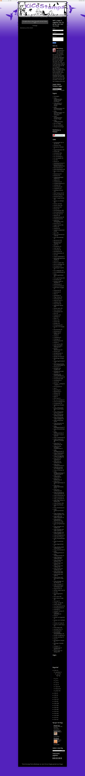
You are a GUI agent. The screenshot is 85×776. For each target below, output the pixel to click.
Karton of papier (57, 263)
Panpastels (56, 315)
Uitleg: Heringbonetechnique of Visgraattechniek (59, 473)
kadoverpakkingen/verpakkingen (59, 259)
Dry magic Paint (57, 214)
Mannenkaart (57, 299)
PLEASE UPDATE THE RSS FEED (58, 727)
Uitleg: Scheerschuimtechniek (59, 510)
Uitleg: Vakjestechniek (58, 544)
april (56, 685)
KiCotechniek (57, 280)
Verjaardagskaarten (58, 594)
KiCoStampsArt (57, 731)
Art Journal (56, 155)
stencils (55, 382)
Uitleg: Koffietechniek (58, 495)
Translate (62, 90)
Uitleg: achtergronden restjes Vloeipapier (58, 418)
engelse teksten (57, 225)
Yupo (55, 639)
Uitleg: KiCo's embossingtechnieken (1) (59, 482)
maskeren (56, 302)
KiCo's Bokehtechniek (58, 272)
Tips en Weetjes (57, 123)
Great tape (56, 248)
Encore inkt (56, 223)
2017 (55, 705)
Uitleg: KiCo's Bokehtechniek (57, 479)
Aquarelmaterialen (58, 150)
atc (54, 160)
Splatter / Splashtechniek (57, 349)
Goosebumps (57, 246)
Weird (55, 615)
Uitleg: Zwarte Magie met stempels (58, 586)
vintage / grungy (57, 603)
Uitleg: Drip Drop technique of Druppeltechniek (57, 447)
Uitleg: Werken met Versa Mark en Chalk (58, 578)
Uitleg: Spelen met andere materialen (58, 517)
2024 (55, 670)
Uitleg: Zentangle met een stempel (59, 582)
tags (55, 388)
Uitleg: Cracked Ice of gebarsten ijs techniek (59, 440)
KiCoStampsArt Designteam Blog (39, 17)
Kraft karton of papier (59, 287)
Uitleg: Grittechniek (58, 470)
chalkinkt (56, 180)
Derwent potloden (58, 195)
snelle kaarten (57, 344)
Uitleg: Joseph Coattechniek (57, 476)
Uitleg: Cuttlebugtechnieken (58, 121)
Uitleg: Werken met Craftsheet (58, 566)
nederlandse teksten (58, 305)
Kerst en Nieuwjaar (58, 264)
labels (55, 294)
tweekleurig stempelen (59, 405)
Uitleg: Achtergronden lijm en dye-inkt (58, 412)
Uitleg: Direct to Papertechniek (57, 444)
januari (57, 691)
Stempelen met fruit (58, 377)
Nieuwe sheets (57, 308)
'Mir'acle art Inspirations (56, 739)
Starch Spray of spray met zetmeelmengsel (59, 364)
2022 (55, 695)
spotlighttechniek (57, 353)
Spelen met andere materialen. (58, 346)
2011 (55, 717)
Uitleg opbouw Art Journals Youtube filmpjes (58, 104)
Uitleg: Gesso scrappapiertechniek (58, 465)
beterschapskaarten (58, 169)
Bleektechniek (57, 174)
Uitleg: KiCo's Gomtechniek (57, 490)
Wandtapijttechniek (58, 608)
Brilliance (56, 175)
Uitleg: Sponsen (57, 522)
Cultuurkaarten (57, 187)
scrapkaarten (57, 337)
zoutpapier (56, 646)
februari (57, 689)
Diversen (56, 209)
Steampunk (56, 367)
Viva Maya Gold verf (58, 606)
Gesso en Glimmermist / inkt (59, 235)
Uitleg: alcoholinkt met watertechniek (59, 424)
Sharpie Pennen (57, 341)
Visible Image (57, 604)
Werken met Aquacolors (59, 617)
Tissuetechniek (57, 403)
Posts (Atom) (30, 28)
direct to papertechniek (59, 198)
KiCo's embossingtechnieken (58, 274)
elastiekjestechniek (58, 217)
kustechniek (56, 292)
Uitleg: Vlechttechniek (58, 550)
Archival (55, 151)
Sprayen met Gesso (58, 356)
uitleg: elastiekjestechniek (58, 450)
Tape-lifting (56, 390)
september (58, 672)
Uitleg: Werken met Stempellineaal (58, 572)
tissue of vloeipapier (58, 401)
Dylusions (56, 215)
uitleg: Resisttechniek (58, 505)
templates (56, 395)
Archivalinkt (56, 153)
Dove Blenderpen (57, 210)
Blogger (61, 764)
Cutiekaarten (57, 188)
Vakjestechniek (57, 589)
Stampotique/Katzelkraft (59, 361)
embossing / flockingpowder (57, 221)
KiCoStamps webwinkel (25, 17)
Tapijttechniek (57, 391)
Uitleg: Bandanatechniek (59, 429)
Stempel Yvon (57, 725)
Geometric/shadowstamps (59, 230)
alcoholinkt (56, 145)
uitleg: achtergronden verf (58, 421)
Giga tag (58, 675)
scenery (55, 336)
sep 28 (58, 674)
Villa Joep (56, 601)
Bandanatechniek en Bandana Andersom (58, 165)
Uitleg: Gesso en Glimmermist (57, 462)
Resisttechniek (57, 329)
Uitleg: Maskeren (57, 503)
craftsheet (56, 185)
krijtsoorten (56, 290)
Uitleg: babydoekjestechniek (58, 426)
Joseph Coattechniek (58, 256)
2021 (55, 697)
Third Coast (56, 398)
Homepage (35, 25)
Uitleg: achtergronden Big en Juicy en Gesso (59, 408)
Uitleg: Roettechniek (58, 508)
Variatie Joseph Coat (58, 590)
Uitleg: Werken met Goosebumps (58, 569)
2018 (55, 703)
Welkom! (60, 732)
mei (56, 683)
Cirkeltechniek (57, 182)
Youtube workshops (58, 637)
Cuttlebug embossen (58, 190)
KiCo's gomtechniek (58, 278)
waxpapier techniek (58, 611)
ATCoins (55, 161)
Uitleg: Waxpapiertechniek (58, 555)
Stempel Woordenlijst (59, 127)
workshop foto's (57, 629)
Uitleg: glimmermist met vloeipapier (58, 468)
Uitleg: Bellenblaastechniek (58, 432)
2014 (55, 711)
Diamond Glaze (57, 196)
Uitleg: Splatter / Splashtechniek (57, 519)
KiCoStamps (60, 48)
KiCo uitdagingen (57, 270)
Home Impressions (58, 253)
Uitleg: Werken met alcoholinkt (58, 560)
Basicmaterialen (57, 168)
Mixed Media (57, 304)
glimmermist (57, 240)
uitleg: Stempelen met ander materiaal (59, 530)
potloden (56, 323)
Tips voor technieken (58, 125)
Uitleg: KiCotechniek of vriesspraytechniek (59, 493)
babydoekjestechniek (58, 163)
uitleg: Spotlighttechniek (59, 524)
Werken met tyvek (58, 623)
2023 (55, 693)
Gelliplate (56, 228)
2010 (55, 719)
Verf (55, 592)
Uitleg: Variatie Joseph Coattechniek (59, 547)
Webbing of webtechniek (56, 613)
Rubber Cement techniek (57, 333)
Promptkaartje (57, 325)
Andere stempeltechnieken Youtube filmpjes (58, 118)
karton (55, 261)
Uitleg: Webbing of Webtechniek (58, 558)
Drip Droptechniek (58, 212)
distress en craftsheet (59, 201)
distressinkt (56, 207)
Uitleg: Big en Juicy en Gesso (59, 435)
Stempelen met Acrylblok (57, 369)
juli (56, 678)
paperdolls (56, 317)
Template (56, 393)
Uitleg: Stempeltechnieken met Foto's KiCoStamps (59, 108)
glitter (55, 245)
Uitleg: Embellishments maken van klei (59, 453)
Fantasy (55, 227)
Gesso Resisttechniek (58, 237)
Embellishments (57, 219)
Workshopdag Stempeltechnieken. (58, 633)
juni (56, 680)
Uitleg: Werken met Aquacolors (58, 563)
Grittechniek (56, 250)
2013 (55, 713)
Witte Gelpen (57, 627)
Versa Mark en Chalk (58, 598)
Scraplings (56, 339)
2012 (55, 715)
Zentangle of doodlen (58, 643)
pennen (55, 322)
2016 (55, 707)
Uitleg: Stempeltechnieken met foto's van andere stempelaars (59, 113)
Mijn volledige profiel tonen (59, 81)
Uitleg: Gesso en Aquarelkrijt (57, 459)
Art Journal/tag (57, 156)
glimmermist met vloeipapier (58, 242)
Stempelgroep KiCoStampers (55, 17)
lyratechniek (56, 295)
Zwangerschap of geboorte (58, 648)
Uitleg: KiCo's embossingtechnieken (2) (58, 487)
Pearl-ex (56, 320)
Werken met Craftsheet (59, 620)
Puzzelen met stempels (59, 327)
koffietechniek (57, 284)
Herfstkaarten (57, 251)
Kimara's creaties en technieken (58, 282)
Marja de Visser (57, 300)
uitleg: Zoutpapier (58, 584)
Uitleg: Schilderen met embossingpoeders (59, 514)
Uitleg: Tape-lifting (58, 537)
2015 (55, 709)
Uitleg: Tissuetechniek (58, 541)
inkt (55, 255)
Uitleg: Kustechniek (58, 497)
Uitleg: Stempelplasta (58, 535)
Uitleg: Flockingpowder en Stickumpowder (59, 456)
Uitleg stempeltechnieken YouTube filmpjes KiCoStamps (58, 99)
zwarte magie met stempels (58, 651)
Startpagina (56, 96)
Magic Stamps (57, 297)
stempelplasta (57, 380)
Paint (55, 313)
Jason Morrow (45, 764)
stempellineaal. (57, 379)
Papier (55, 318)
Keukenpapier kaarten (59, 268)
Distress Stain (57, 205)
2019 (55, 701)
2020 (55, 699)
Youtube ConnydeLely (58, 635)
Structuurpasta (57, 386)
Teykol (55, 396)
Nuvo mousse (57, 310)
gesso (55, 233)
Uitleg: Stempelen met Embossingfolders (59, 533)
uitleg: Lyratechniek (58, 499)
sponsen (56, 351)
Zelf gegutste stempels (59, 640)
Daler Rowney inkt (58, 193)
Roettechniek (57, 331)
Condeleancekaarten (58, 183)
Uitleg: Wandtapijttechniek (58, 552)
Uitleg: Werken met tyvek (58, 575)
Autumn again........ (59, 740)
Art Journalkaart (58, 158)
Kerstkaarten (57, 266)
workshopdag (57, 631)
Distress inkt (57, 204)
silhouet (55, 342)
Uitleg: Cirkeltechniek (58, 437)
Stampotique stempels (59, 358)
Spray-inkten (57, 355)
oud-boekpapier (57, 311)
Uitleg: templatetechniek (59, 538)
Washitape (56, 609)
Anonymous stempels (59, 147)
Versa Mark (56, 596)
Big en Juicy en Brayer (59, 171)
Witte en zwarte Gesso (59, 625)
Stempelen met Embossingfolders (58, 374)
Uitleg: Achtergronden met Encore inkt (58, 415)
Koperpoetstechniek (58, 286)
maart (57, 687)
